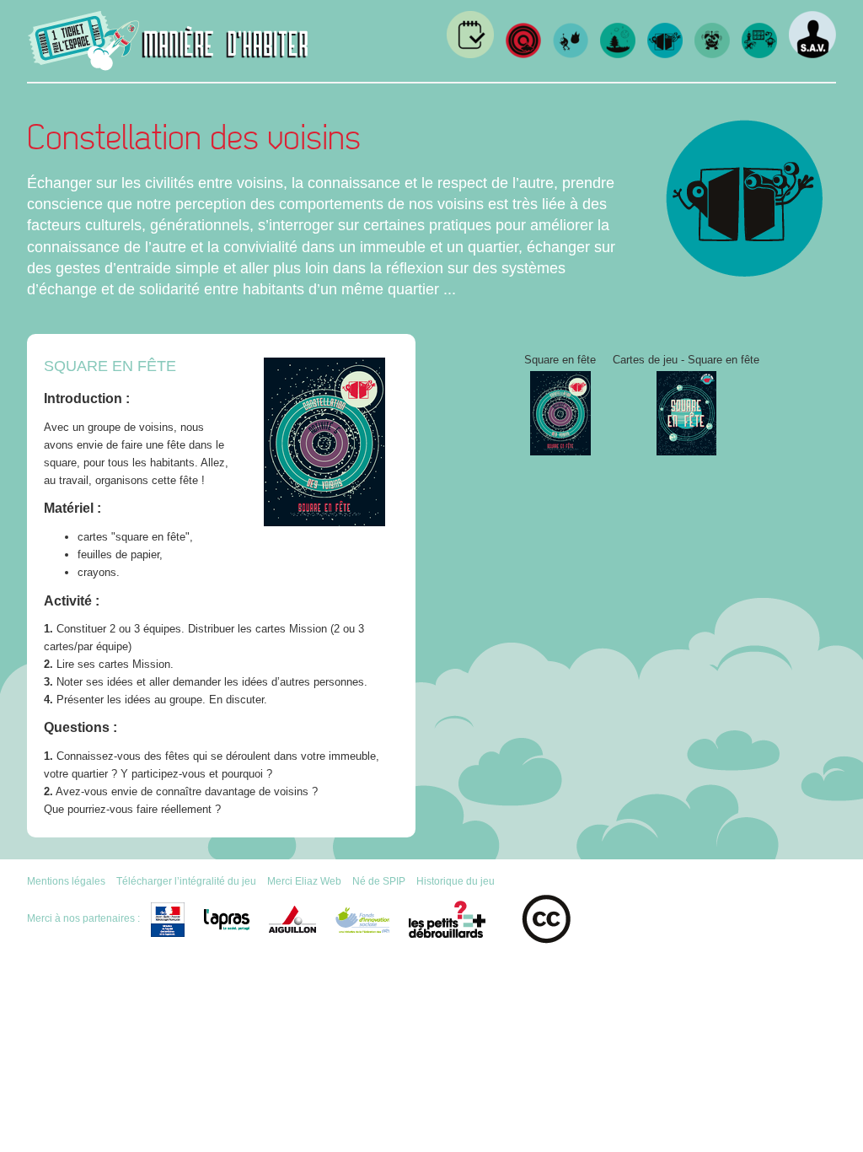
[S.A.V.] (812, 54)
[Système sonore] (712, 54)
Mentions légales (66, 880)
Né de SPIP (378, 880)
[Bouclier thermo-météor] (570, 54)
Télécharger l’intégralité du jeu (186, 880)
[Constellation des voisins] (665, 54)
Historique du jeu (455, 880)
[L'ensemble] (523, 54)
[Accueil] (168, 64)
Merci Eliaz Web (304, 880)
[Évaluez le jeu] (470, 54)
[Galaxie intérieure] (759, 54)
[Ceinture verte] (617, 54)
